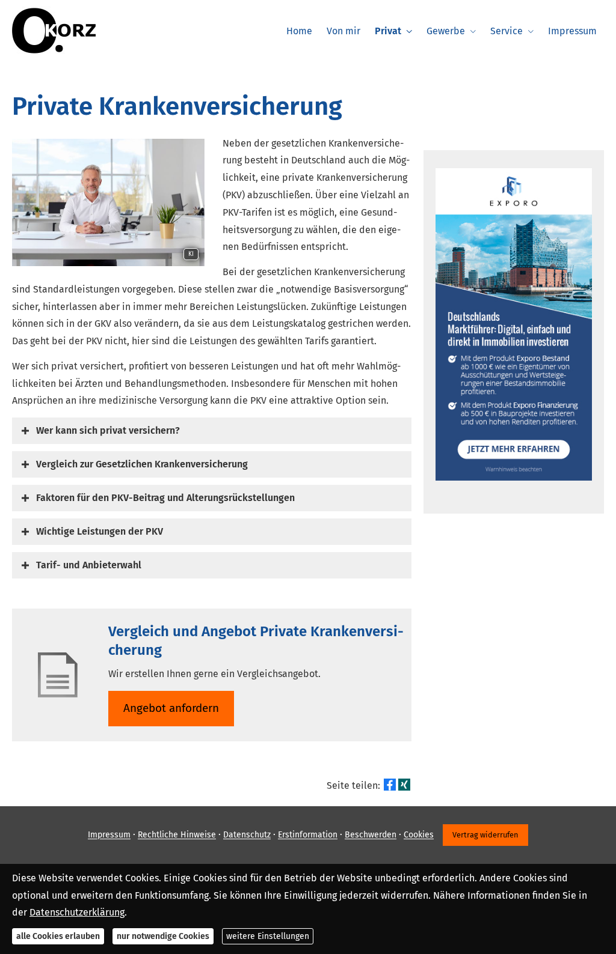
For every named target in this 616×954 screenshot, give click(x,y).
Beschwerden (370, 835)
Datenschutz (247, 835)
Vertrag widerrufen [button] (485, 834)
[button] (108, 430)
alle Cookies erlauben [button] (58, 936)
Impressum (109, 835)
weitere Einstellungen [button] (267, 936)
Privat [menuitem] (388, 31)
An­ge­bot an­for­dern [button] (171, 708)
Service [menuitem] (506, 31)
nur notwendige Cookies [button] (163, 936)
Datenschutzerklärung (77, 912)
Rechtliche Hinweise (177, 835)
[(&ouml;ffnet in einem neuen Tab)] (514, 477)
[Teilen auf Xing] (404, 785)
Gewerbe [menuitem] (446, 31)
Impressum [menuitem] (572, 31)
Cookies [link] (419, 835)
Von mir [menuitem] (343, 31)
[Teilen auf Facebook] (390, 785)
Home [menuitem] (299, 31)
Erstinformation (307, 835)
